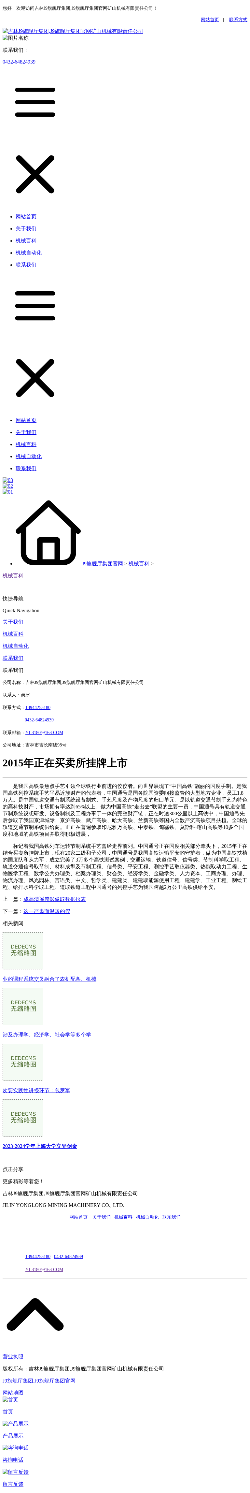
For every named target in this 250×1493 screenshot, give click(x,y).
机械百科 (139, 563)
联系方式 (238, 19)
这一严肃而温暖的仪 (46, 911)
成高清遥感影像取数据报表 (54, 899)
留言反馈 (13, 1484)
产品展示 (13, 1436)
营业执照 (13, 1356)
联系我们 (13, 658)
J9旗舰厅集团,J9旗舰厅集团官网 (39, 1381)
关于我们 (13, 622)
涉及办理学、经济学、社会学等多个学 (47, 1034)
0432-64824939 (19, 62)
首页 (8, 1411)
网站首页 (210, 19)
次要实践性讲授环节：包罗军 (36, 1090)
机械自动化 (16, 646)
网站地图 (13, 1393)
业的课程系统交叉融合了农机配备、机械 (49, 979)
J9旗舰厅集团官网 (102, 563)
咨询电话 (13, 1460)
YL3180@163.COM (44, 1269)
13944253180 (37, 707)
